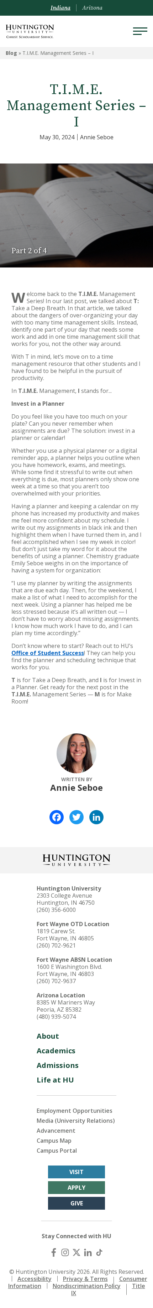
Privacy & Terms (85, 1279)
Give (76, 1203)
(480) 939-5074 (56, 1017)
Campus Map (54, 1140)
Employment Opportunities (74, 1111)
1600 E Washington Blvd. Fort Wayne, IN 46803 (69, 970)
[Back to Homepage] (76, 859)
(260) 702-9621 (56, 945)
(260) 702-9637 (56, 981)
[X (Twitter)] (76, 1252)
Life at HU (55, 1080)
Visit (76, 1172)
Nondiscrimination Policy (87, 1286)
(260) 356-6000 (56, 910)
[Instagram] (65, 1252)
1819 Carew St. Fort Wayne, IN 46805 (65, 934)
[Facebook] (56, 817)
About (48, 1036)
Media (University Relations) (76, 1121)
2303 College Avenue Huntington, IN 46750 (66, 899)
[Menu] (140, 31)
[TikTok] (99, 1252)
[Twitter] (76, 817)
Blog (11, 53)
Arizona (92, 7)
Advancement (56, 1131)
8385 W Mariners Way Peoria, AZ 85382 (66, 1005)
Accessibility (34, 1279)
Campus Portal (57, 1150)
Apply (76, 1188)
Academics (56, 1050)
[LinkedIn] (96, 817)
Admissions (58, 1065)
